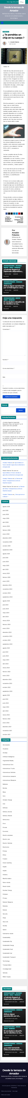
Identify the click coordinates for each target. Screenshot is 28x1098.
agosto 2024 (6, 601)
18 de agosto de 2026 (11, 1052)
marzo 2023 (6, 667)
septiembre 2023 (7, 644)
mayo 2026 (6, 518)
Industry (6, 267)
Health (4, 866)
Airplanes (5, 749)
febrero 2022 (6, 719)
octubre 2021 (6, 734)
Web (4, 377)
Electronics (18, 265)
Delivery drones (7, 811)
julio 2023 (5, 652)
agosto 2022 (6, 695)
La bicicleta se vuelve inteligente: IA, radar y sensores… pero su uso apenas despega (13, 451)
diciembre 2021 (7, 726)
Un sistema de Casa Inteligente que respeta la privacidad (18, 219)
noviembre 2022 (7, 683)
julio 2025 (5, 557)
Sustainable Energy (8, 945)
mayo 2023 (6, 660)
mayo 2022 (6, 707)
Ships (4, 918)
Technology (6, 31)
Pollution (5, 894)
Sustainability (6, 937)
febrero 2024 (6, 624)
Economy (5, 831)
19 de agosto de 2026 (11, 1035)
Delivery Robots (7, 815)
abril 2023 (5, 663)
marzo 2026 (6, 526)
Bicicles (5, 788)
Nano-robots (6, 882)
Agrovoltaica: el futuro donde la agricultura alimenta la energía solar (13, 465)
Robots (5, 910)
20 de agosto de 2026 (11, 1018)
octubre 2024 (7, 593)
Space (4, 929)
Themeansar (14, 1087)
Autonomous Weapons (9, 780)
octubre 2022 (6, 687)
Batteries (5, 784)
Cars (4, 796)
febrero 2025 (6, 577)
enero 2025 (6, 581)
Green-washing (7, 863)
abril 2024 (6, 616)
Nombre (5, 359)
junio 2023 (6, 656)
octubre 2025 (6, 546)
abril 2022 (5, 711)
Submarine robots (8, 933)
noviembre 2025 (7, 542)
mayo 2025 (6, 565)
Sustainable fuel (7, 953)
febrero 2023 (6, 671)
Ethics (4, 855)
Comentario (6, 329)
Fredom (5, 859)
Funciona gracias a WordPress (9, 1085)
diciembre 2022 (7, 679)
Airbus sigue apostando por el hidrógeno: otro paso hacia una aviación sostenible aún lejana (12, 431)
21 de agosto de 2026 (11, 1001)
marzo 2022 (6, 715)
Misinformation (7, 878)
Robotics (18, 298)
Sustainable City (7, 941)
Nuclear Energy (7, 890)
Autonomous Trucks (9, 768)
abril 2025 (5, 569)
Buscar (4, 405)
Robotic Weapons (8, 902)
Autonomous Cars (8, 764)
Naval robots (6, 886)
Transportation (8, 283)
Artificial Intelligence (9, 265)
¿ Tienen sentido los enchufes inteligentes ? (9, 219)
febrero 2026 (6, 530)
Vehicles (5, 973)
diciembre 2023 (7, 632)
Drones (5, 827)
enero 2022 (6, 722)
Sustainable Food (8, 949)
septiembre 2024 (7, 597)
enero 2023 (6, 675)
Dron (4, 823)
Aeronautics (6, 745)
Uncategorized (7, 969)
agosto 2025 (6, 553)
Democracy (6, 819)
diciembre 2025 (7, 538)
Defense (5, 808)
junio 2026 (6, 514)
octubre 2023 (6, 640)
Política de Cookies (5, 1094)
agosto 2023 (6, 648)
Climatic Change (7, 800)
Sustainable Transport (9, 281)
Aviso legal (14, 1091)
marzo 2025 (6, 573)
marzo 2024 (6, 620)
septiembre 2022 (7, 691)
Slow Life (5, 921)
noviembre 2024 (7, 589)
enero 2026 (6, 534)
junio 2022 (6, 703)
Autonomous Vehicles (9, 772)
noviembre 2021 (7, 730)
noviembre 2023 (7, 636)
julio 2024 (5, 605)
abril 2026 (6, 522)
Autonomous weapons (9, 776)
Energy (5, 851)
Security (5, 914)
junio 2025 (6, 561)
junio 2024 (6, 608)
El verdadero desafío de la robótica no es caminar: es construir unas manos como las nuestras (14, 438)
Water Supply (7, 976)
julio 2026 (5, 510)
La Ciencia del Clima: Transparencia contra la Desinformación (12, 481)
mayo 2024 (6, 612)
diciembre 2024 (7, 585)
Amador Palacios (14, 42)
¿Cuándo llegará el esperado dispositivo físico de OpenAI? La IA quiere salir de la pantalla (13, 424)
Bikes (4, 792)
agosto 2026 (6, 506)
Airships (5, 752)
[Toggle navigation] (14, 23)
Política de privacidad (6, 1091)
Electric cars (6, 839)
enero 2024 (6, 628)
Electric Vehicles (7, 843)
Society (5, 925)
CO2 (4, 804)
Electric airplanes (8, 835)
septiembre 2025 (7, 550)
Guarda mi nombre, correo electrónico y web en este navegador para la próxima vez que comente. (14, 390)
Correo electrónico (8, 368)
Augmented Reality (8, 760)
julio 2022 (5, 699)
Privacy (11, 267)
